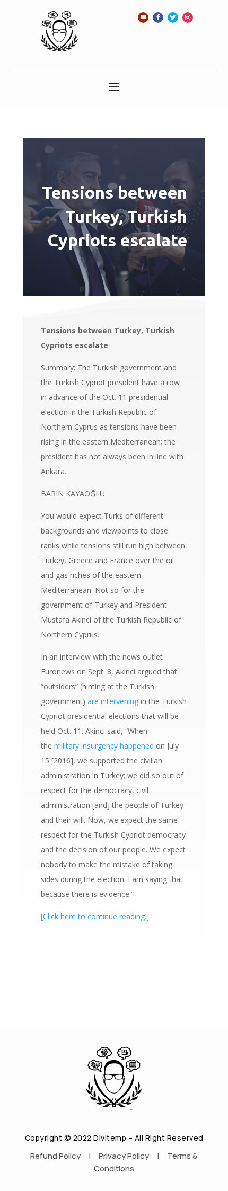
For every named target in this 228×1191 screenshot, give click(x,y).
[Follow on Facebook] (158, 17)
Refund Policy (55, 1155)
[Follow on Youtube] (143, 17)
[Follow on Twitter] (173, 17)
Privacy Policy (124, 1155)
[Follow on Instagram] (187, 17)
